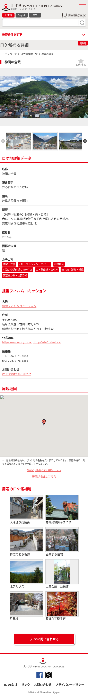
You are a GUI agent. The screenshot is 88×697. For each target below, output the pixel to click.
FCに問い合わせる (46, 639)
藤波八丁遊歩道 (56, 618)
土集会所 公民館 (57, 586)
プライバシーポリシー (69, 685)
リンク (25, 685)
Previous (3, 141)
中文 (35, 15)
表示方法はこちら (44, 476)
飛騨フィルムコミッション (19, 306)
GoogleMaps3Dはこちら (44, 470)
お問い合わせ (42, 685)
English (22, 15)
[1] (82, 22)
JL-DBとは (10, 685)
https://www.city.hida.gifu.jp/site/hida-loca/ (31, 342)
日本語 (8, 15)
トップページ (9, 54)
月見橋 (14, 618)
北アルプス (17, 586)
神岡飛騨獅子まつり (58, 522)
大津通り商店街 (20, 522)
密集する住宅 (54, 554)
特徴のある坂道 (20, 554)
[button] (44, 423)
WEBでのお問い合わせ (16, 374)
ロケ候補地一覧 (29, 54)
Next (85, 141)
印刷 (83, 43)
